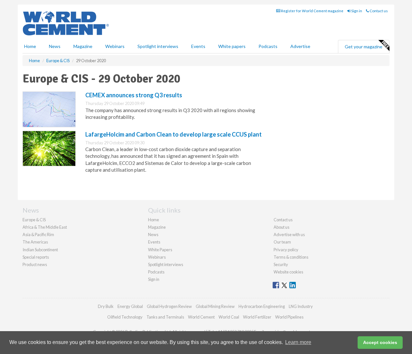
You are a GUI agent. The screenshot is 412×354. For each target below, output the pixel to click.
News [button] (55, 46)
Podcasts (267, 46)
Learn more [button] (298, 342)
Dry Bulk (106, 306)
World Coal (229, 317)
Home (30, 46)
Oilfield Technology (125, 317)
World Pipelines (289, 317)
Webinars (115, 46)
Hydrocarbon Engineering (262, 306)
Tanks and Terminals (165, 317)
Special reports (36, 257)
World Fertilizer (257, 317)
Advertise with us (289, 234)
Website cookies (288, 271)
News (153, 234)
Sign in (356, 11)
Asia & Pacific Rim (38, 234)
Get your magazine (363, 46)
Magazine (82, 46)
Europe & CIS (34, 219)
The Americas (35, 241)
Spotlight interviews (157, 46)
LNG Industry (301, 306)
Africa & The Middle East (45, 227)
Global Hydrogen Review (169, 306)
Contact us (378, 11)
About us (281, 227)
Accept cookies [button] (380, 342)
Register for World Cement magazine (311, 11)
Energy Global (130, 306)
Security (281, 264)
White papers (232, 46)
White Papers (160, 249)
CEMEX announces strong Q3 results (133, 95)
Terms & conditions (291, 257)
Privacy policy (286, 249)
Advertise (300, 46)
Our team (282, 241)
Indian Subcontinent (40, 249)
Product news (35, 264)
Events (198, 46)
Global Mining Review (215, 306)
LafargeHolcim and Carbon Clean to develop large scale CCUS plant (173, 134)
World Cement (201, 317)
